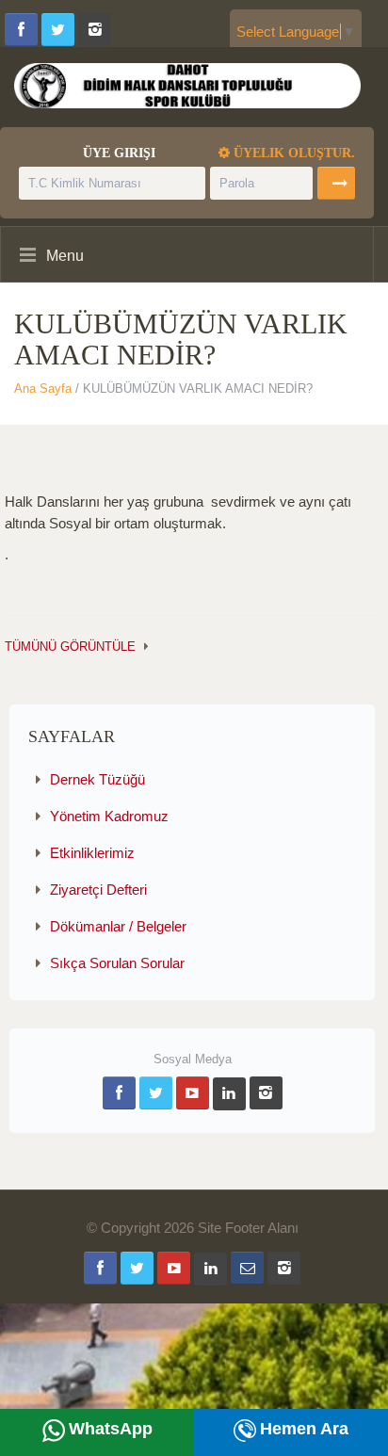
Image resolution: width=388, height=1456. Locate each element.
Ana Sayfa (43, 388)
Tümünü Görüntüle (70, 646)
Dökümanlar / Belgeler (118, 926)
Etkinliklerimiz (92, 853)
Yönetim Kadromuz (109, 816)
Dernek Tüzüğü (97, 779)
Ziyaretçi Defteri (98, 890)
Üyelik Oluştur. (292, 153)
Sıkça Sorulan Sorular (117, 963)
